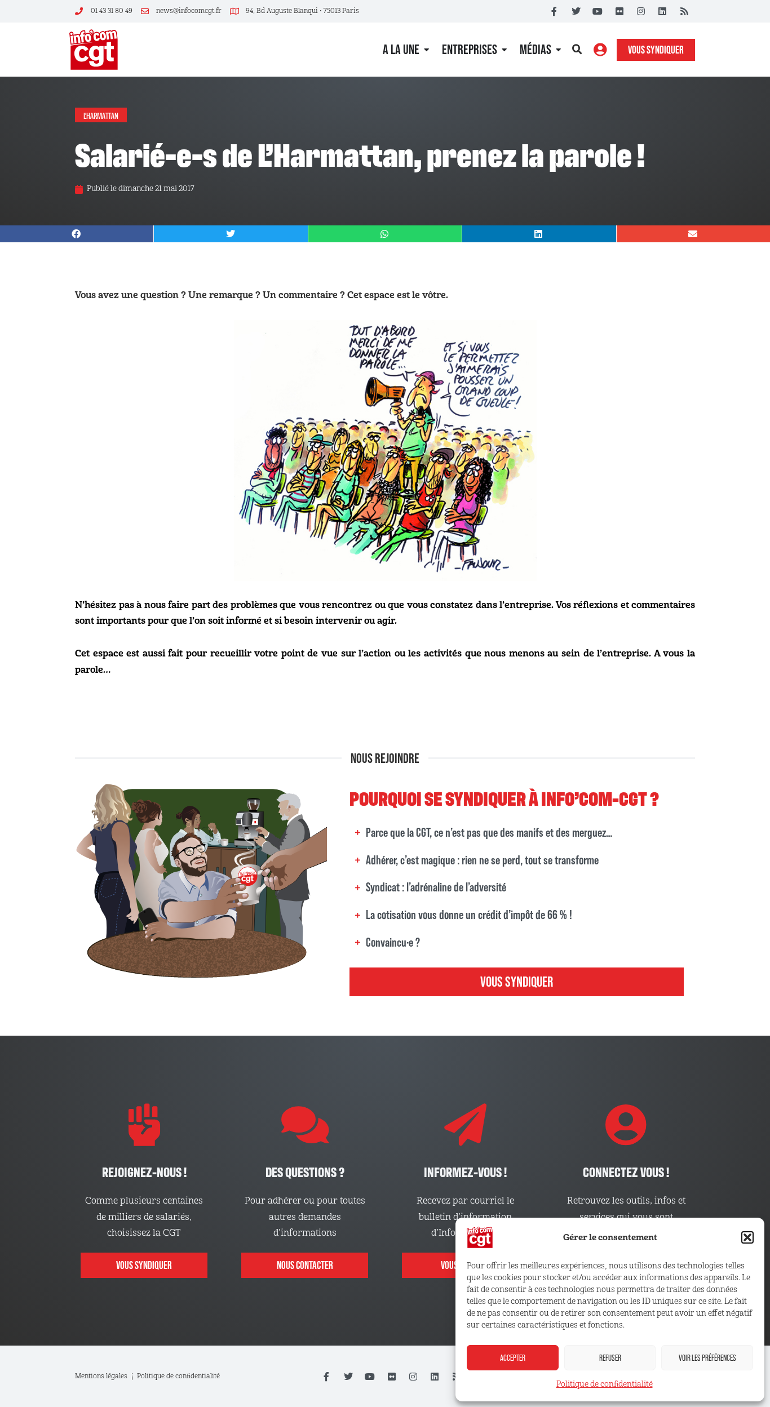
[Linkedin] (662, 11)
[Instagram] (641, 11)
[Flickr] (619, 11)
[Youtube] (597, 11)
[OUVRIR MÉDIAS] (558, 49)
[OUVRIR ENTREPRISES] (504, 49)
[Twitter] (576, 11)
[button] (747, 1237)
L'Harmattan (100, 115)
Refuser (610, 1357)
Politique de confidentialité (604, 1384)
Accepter (512, 1357)
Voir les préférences (707, 1357)
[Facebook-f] (554, 11)
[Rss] (684, 11)
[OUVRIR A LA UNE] (426, 49)
